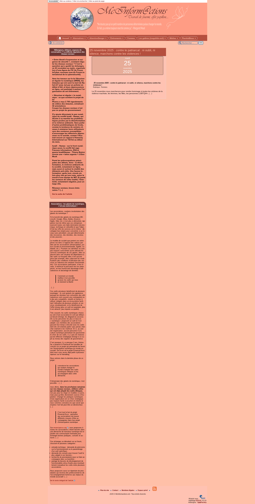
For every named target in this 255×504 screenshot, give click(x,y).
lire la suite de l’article (62, 194)
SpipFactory (202, 502)
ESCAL (198, 500)
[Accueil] (128, 34)
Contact (115, 490)
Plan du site (104, 490)
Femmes (131, 38)
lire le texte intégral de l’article (61, 480)
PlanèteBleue (189, 38)
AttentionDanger (98, 38)
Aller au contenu (65, 1)
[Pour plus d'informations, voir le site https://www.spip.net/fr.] (202, 499)
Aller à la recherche (80, 1)
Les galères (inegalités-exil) (152, 38)
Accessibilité (53, 1)
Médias (174, 38)
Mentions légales (128, 490)
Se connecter (58, 43)
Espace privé (143, 490)
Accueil (65, 38)
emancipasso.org (60, 428)
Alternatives (79, 38)
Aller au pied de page (97, 1)
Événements (117, 38)
